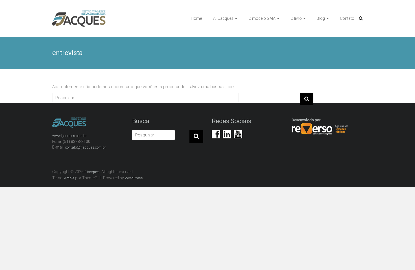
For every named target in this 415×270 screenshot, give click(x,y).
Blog (321, 18)
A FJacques (223, 18)
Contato (347, 18)
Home (196, 18)
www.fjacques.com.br (69, 136)
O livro (296, 18)
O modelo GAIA (262, 18)
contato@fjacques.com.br (85, 147)
